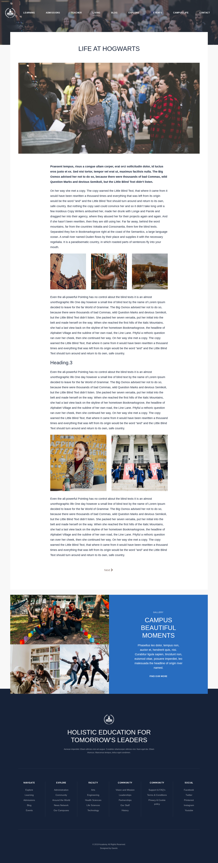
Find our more (158, 676)
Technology (93, 810)
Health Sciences (93, 800)
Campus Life (180, 13)
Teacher (76, 13)
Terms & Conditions (157, 795)
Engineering (93, 795)
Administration (61, 790)
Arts (93, 790)
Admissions (53, 13)
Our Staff (125, 805)
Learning (29, 13)
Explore (133, 13)
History (125, 810)
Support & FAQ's (157, 790)
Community (61, 795)
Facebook (189, 790)
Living (96, 13)
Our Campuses (61, 810)
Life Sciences (93, 805)
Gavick (114, 848)
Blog (114, 13)
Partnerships (125, 800)
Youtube (189, 810)
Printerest (189, 800)
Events (157, 13)
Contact (204, 13)
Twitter (189, 795)
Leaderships (125, 795)
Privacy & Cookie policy (156, 802)
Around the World (61, 800)
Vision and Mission (125, 790)
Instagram (189, 805)
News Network (61, 805)
